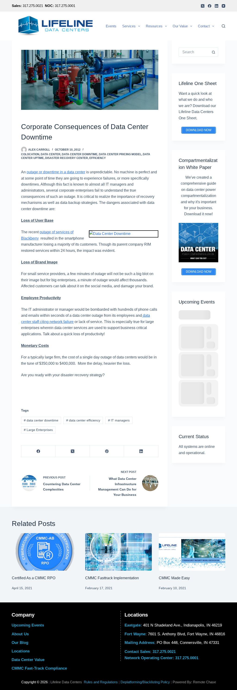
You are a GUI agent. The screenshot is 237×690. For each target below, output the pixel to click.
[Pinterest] (107, 451)
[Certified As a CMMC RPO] (45, 552)
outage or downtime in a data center (56, 172)
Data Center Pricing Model (120, 154)
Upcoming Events (28, 625)
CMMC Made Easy (174, 578)
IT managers (119, 420)
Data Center (50, 154)
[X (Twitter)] (202, 6)
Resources (154, 26)
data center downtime (41, 420)
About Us (20, 634)
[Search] (223, 26)
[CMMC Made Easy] (192, 552)
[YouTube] (223, 6)
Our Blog (20, 642)
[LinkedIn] (216, 6)
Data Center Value (28, 660)
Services (129, 26)
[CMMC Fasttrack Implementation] (118, 552)
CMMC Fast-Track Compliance (39, 668)
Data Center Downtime (79, 154)
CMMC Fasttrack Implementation (112, 578)
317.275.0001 (186, 658)
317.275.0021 (164, 651)
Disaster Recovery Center (66, 158)
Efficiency (97, 158)
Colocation (30, 154)
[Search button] (213, 52)
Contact (204, 26)
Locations (21, 651)
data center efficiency (83, 420)
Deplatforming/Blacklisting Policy (145, 682)
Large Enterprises (38, 430)
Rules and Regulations (101, 682)
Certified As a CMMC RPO (33, 578)
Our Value (180, 26)
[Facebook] (209, 6)
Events (111, 26)
